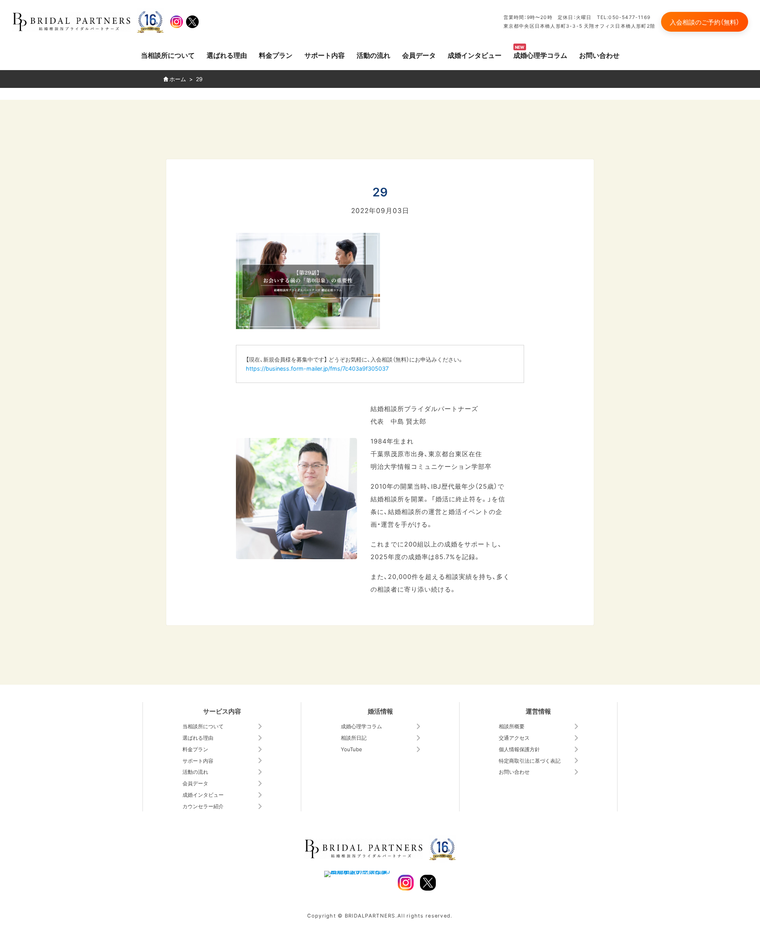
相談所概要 (511, 726)
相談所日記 (354, 737)
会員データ (419, 54)
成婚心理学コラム (540, 54)
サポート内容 (324, 54)
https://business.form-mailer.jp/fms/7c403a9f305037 (317, 368)
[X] (192, 21)
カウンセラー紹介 (203, 806)
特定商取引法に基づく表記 (529, 760)
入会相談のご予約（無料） (704, 22)
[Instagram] (176, 21)
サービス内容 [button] (222, 711)
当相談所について (168, 54)
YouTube (351, 749)
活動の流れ (373, 54)
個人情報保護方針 (519, 749)
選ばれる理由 (227, 54)
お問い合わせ (599, 54)
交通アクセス (514, 737)
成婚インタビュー (475, 54)
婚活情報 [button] (380, 711)
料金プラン (276, 54)
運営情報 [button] (538, 711)
